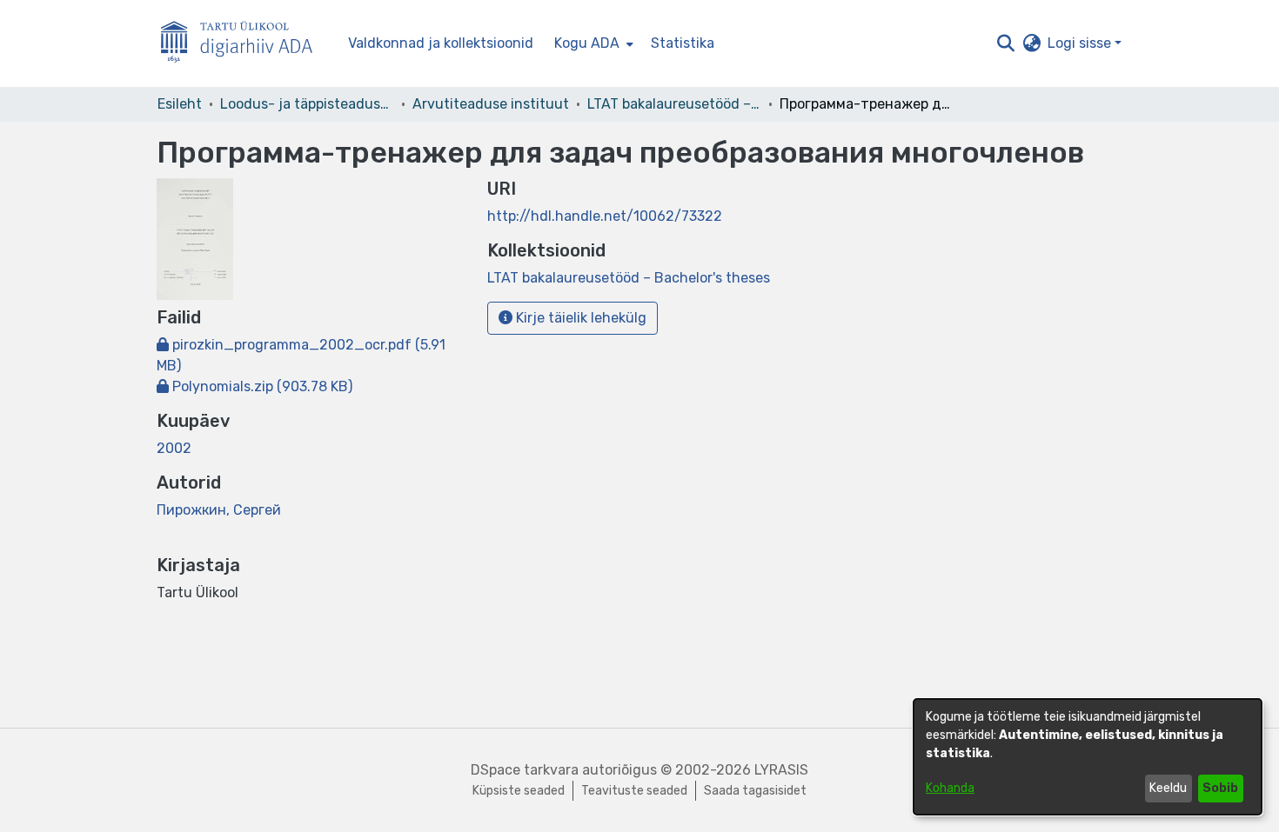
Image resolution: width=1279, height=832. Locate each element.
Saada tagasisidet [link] (755, 790)
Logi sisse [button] (1081, 43)
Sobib (1220, 788)
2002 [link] (174, 448)
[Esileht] (244, 44)
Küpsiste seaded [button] (518, 790)
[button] (1005, 43)
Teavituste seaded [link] (634, 790)
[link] (254, 386)
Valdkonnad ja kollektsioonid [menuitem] (440, 43)
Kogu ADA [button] (586, 43)
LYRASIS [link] (781, 770)
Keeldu (1168, 788)
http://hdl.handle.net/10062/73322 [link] (604, 216)
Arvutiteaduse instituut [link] (490, 104)
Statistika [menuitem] (682, 43)
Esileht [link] (179, 104)
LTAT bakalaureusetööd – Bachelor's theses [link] (674, 104)
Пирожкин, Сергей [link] (219, 510)
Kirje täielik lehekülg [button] (579, 318)
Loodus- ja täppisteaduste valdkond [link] (307, 104)
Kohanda (950, 788)
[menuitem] (592, 43)
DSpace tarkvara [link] (525, 770)
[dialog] (1088, 757)
